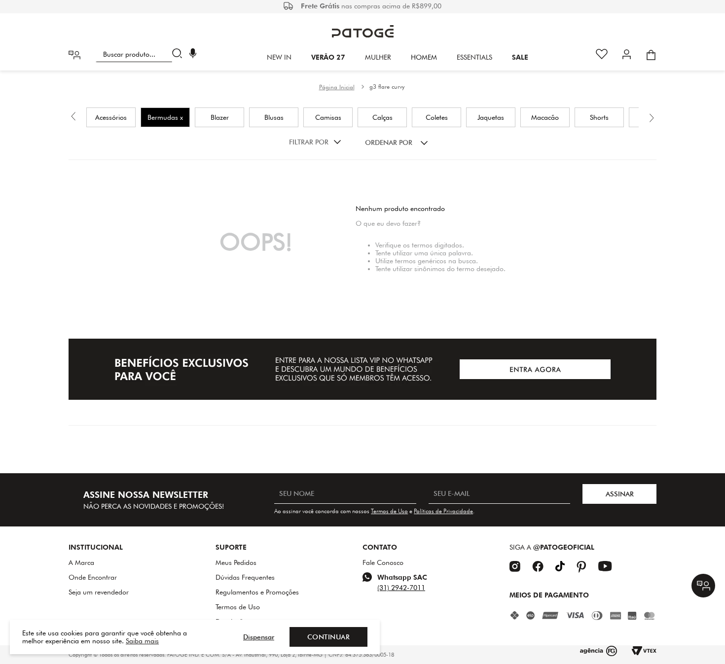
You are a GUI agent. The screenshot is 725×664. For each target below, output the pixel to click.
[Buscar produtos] (179, 54)
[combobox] (140, 54)
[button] (192, 54)
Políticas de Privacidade (443, 511)
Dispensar (258, 637)
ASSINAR (620, 494)
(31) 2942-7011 (401, 588)
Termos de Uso (389, 511)
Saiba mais (142, 641)
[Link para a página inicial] (337, 87)
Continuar (328, 637)
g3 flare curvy (386, 86)
